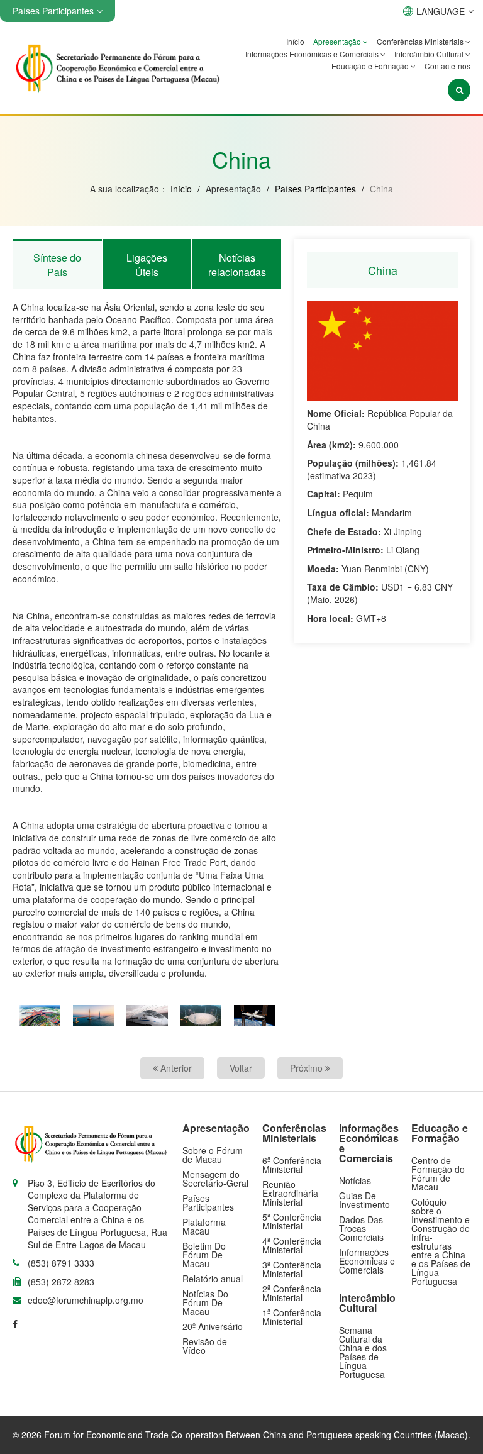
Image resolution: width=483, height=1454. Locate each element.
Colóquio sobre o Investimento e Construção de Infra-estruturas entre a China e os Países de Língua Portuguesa (440, 1241)
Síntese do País (57, 264)
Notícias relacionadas (237, 264)
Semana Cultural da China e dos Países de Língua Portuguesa (363, 1352)
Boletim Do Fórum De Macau (204, 1255)
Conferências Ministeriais (421, 41)
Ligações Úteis (146, 264)
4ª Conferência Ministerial (291, 1245)
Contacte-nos (447, 65)
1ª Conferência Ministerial (291, 1317)
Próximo (307, 1068)
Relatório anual (212, 1278)
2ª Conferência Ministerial (291, 1293)
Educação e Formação (371, 65)
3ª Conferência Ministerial (291, 1269)
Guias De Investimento (364, 1200)
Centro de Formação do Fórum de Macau (438, 1173)
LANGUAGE (440, 11)
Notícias (355, 1180)
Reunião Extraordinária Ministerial (290, 1193)
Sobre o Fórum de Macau (212, 1154)
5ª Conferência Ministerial (291, 1221)
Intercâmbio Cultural (429, 53)
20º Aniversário (212, 1326)
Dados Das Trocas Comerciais (361, 1228)
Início (295, 41)
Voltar (241, 1068)
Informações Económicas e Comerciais (312, 53)
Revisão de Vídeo (204, 1346)
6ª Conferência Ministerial (291, 1164)
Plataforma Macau (204, 1226)
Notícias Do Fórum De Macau (205, 1302)
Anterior (175, 1068)
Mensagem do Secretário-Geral (215, 1178)
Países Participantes (315, 188)
